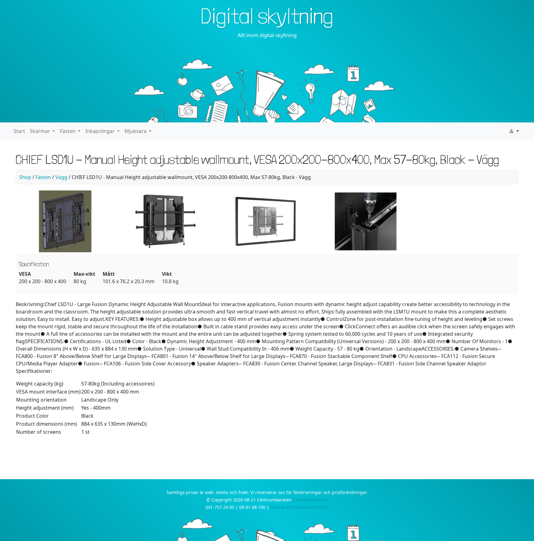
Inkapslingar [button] (100, 131)
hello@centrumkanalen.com (299, 507)
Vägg (61, 177)
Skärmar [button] (40, 131)
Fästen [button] (68, 131)
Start (19, 131)
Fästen (43, 177)
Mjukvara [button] (136, 131)
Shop (25, 177)
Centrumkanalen (310, 500)
